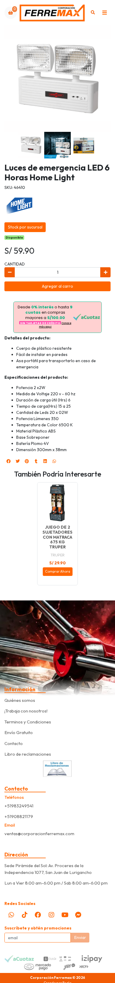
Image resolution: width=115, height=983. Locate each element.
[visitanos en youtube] (65, 914)
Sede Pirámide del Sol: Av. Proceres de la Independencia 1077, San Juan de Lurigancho (48, 869)
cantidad (14, 264)
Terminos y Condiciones (27, 722)
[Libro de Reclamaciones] (57, 768)
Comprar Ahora (57, 571)
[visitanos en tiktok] (24, 914)
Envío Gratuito (18, 732)
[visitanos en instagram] (51, 914)
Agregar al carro (57, 286)
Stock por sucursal (25, 227)
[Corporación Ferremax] (52, 12)
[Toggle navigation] (104, 13)
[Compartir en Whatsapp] (54, 461)
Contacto (13, 743)
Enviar (80, 937)
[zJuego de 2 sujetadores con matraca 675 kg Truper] (57, 502)
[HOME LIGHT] (19, 205)
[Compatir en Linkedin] (45, 461)
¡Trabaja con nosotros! (25, 711)
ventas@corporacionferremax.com (39, 833)
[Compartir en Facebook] (8, 461)
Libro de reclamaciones (27, 754)
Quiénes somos (19, 700)
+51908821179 (18, 816)
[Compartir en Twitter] (18, 461)
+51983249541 (18, 806)
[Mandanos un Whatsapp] (11, 914)
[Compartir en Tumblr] (36, 461)
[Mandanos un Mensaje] (78, 914)
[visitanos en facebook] (38, 914)
